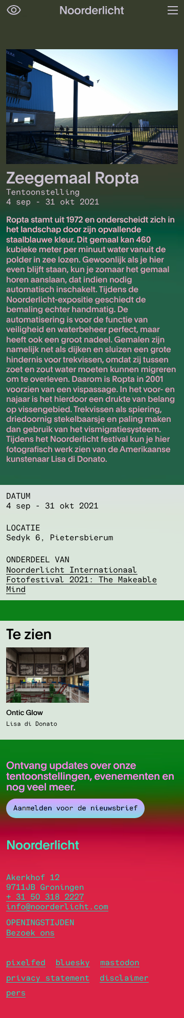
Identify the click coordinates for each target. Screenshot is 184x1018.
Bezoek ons (30, 933)
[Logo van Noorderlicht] (92, 10)
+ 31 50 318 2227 (45, 897)
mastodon (120, 962)
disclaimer (124, 978)
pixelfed (25, 962)
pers (16, 992)
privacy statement (47, 978)
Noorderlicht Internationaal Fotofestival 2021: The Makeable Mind (81, 579)
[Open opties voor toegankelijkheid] (13, 10)
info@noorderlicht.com (57, 906)
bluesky (73, 962)
